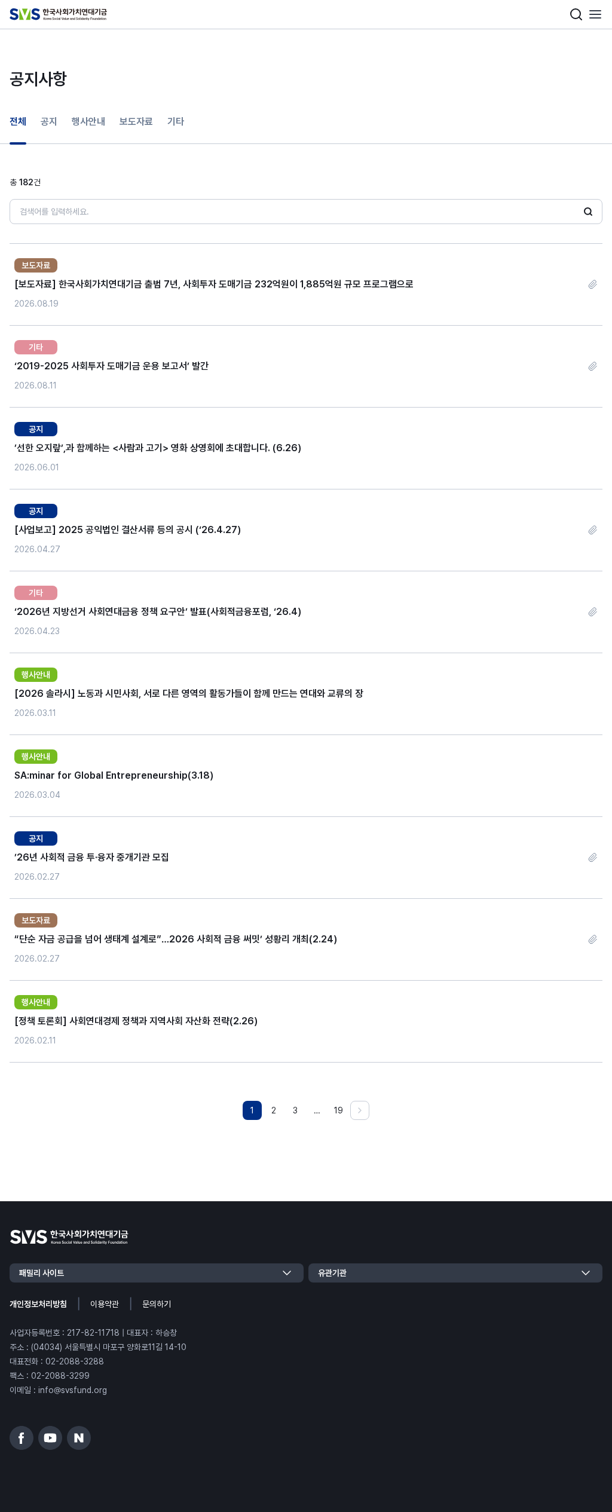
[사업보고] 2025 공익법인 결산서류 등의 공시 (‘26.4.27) (127, 529)
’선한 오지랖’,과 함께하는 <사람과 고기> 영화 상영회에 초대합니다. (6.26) (157, 448)
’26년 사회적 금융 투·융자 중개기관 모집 (91, 857)
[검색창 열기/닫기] (576, 14)
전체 (18, 121)
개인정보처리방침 (38, 1304)
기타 (175, 121)
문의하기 (156, 1304)
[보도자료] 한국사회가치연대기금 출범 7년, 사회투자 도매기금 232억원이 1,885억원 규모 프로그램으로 (214, 284)
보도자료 (136, 121)
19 (338, 1110)
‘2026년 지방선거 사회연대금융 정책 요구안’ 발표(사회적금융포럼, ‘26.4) (157, 611)
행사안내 (88, 121)
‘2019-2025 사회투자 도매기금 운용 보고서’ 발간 (111, 366)
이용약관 (104, 1304)
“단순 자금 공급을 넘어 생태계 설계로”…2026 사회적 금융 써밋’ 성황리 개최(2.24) (175, 939)
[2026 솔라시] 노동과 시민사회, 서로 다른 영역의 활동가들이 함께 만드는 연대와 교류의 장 (188, 693)
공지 (49, 121)
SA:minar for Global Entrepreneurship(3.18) (113, 775)
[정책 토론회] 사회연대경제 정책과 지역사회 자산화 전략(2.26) (136, 1021)
